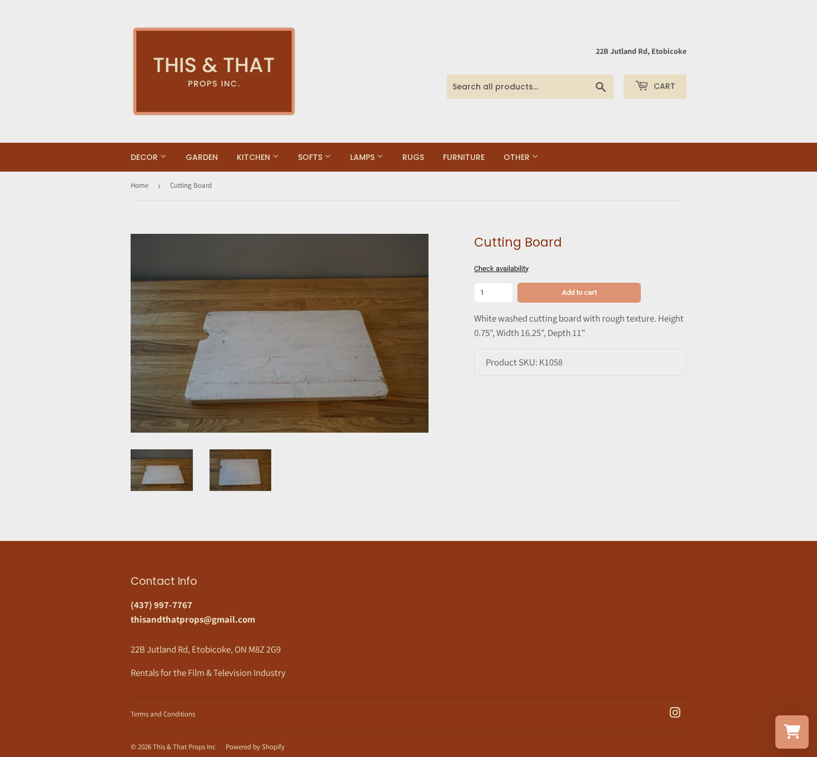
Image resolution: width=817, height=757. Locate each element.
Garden (202, 157)
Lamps (363, 157)
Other (518, 157)
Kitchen (254, 157)
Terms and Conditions (163, 714)
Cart (663, 86)
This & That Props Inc (184, 746)
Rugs (413, 157)
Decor (145, 157)
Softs (311, 157)
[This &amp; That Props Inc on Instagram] (675, 714)
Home (139, 185)
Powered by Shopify (255, 746)
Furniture (464, 157)
